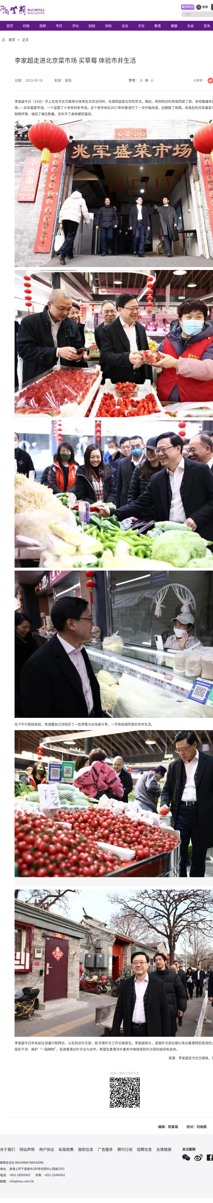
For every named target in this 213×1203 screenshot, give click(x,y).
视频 (42, 25)
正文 (25, 39)
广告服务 (105, 1149)
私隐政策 (66, 1149)
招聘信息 (144, 1149)
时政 (26, 25)
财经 (92, 25)
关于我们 (7, 1149)
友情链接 (163, 1149)
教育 (157, 25)
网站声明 (27, 1149)
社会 (190, 25)
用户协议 (46, 1149)
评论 (75, 25)
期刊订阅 (124, 1149)
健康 (174, 25)
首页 (9, 25)
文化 (141, 25)
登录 (205, 7)
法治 (124, 25)
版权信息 (85, 1149)
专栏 (59, 25)
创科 (108, 25)
